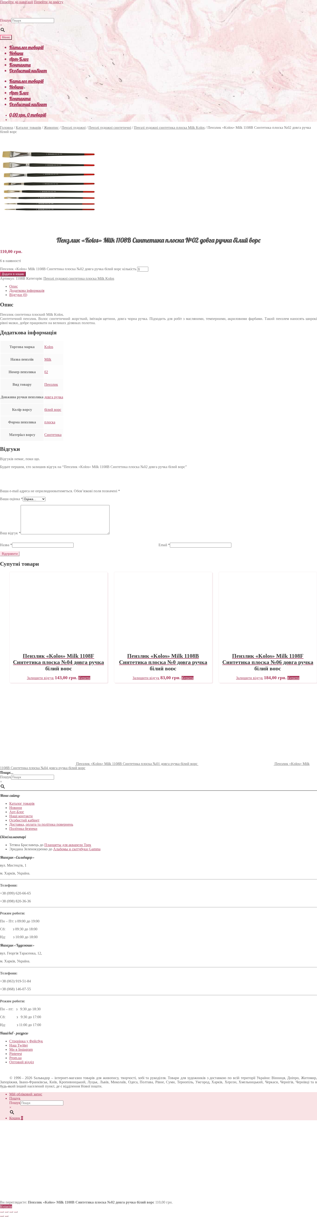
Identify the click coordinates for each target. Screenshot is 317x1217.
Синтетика (52, 435)
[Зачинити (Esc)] (16, 1212)
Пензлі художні (73, 128)
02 (46, 372)
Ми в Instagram (21, 1049)
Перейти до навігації (16, 2)
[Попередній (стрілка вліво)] (2, 1216)
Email (164, 545)
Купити (6, 1206)
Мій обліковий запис (25, 1094)
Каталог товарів (26, 47)
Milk (47, 359)
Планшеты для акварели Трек (67, 845)
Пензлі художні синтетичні (109, 128)
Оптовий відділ (21, 1062)
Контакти (20, 65)
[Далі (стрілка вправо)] (6, 1216)
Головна (6, 128)
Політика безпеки (23, 829)
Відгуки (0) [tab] (18, 295)
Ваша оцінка (11, 499)
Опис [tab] (13, 286)
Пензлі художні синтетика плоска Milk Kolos (169, 128)
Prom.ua (15, 1058)
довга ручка (53, 397)
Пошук (5, 20)
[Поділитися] (11, 1212)
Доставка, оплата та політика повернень (41, 824)
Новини (16, 53)
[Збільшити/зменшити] (2, 1212)
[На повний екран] (6, 1212)
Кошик (16, 1118)
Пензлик (51, 384)
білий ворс (52, 410)
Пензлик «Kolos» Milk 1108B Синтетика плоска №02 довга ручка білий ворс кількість (68, 269)
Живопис (51, 128)
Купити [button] (84, 678)
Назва (6, 545)
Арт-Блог (19, 59)
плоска (49, 422)
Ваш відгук (10, 533)
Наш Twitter (18, 1045)
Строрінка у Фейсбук (26, 1041)
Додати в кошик (13, 274)
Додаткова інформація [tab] (26, 291)
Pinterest (15, 1054)
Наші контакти (21, 816)
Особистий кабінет (28, 70)
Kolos (48, 347)
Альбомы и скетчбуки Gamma (76, 849)
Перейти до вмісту (48, 2)
